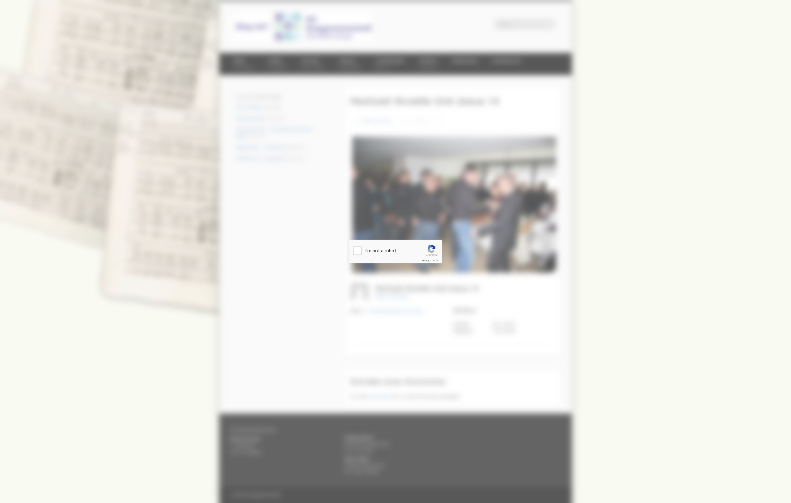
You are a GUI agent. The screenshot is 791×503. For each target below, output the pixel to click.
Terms (434, 260)
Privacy (425, 260)
